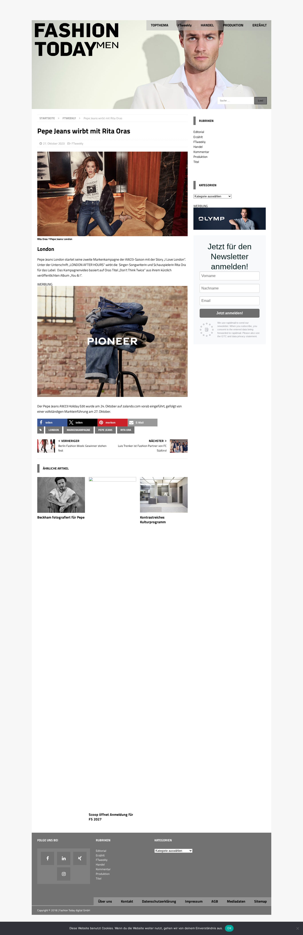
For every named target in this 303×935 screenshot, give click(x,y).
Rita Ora (125, 430)
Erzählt (198, 137)
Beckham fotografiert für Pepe (61, 517)
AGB (214, 901)
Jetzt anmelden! (229, 313)
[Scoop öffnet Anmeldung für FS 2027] (112, 807)
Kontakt (127, 901)
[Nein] (297, 928)
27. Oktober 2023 (54, 143)
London (54, 430)
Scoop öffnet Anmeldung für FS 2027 (111, 817)
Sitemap (260, 901)
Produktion (200, 156)
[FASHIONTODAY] (151, 106)
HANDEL (207, 25)
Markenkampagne (78, 430)
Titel (196, 161)
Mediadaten (236, 901)
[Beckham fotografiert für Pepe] (61, 510)
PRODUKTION (233, 25)
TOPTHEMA (159, 25)
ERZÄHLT (259, 25)
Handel (198, 146)
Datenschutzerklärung (159, 901)
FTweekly (184, 25)
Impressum (194, 901)
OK (229, 928)
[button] (52, 422)
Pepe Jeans (105, 430)
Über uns (105, 901)
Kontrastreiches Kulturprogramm (153, 520)
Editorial (198, 131)
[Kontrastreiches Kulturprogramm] (164, 510)
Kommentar (201, 151)
